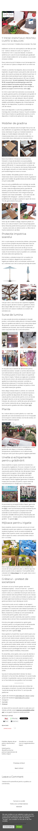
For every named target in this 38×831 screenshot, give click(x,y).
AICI (30, 405)
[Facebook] (3, 22)
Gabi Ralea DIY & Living (22, 698)
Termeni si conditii (19, 801)
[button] (35, 22)
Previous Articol (19, 763)
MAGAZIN (19, 807)
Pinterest (4, 704)
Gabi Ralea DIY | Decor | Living (24, 696)
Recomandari (25, 44)
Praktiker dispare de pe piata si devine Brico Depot (9, 743)
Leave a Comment (8, 44)
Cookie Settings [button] (8, 827)
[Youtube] (14, 22)
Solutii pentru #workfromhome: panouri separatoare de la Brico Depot (9, 751)
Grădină (17, 44)
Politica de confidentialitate (19, 804)
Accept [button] (19, 827)
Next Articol (19, 768)
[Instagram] (10, 22)
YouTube (4, 702)
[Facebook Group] (6, 22)
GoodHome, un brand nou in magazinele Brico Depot (26, 743)
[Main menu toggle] (34, 15)
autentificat (14, 781)
